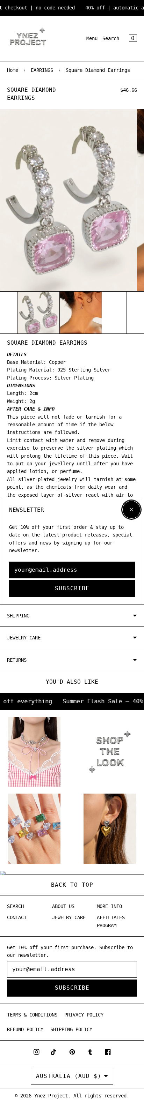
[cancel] (131, 509)
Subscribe (72, 588)
